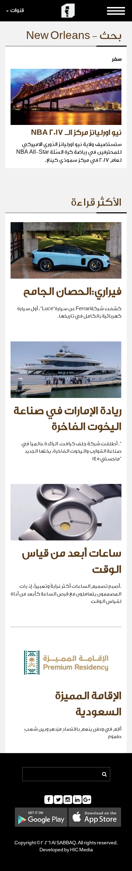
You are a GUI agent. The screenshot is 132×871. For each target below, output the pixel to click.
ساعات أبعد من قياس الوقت (71, 561)
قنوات (17, 10)
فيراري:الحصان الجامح (72, 292)
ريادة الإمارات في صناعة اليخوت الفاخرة (67, 419)
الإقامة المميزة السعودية (88, 704)
